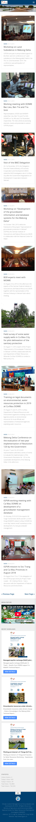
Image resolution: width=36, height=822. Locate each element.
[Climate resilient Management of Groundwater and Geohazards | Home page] (5, 2)
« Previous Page (7, 594)
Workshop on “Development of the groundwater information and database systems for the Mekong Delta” (17, 214)
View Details (10, 672)
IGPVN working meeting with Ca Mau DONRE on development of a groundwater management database (17, 506)
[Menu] (33, 2)
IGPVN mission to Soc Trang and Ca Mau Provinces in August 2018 (17, 569)
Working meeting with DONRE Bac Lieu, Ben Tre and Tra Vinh (18, 107)
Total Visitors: (5, 786)
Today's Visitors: (6, 782)
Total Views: (5, 784)
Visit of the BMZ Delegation (17, 162)
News (5, 44)
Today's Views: (6, 779)
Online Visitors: (6, 777)
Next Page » (30, 594)
